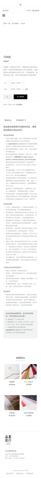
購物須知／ (20, 473)
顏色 (5, 89)
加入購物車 (20, 97)
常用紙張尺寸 (21, 120)
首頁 (5, 23)
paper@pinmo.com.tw (16, 144)
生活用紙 (15, 23)
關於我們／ (10, 473)
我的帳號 (35, 10)
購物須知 (8, 120)
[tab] (8, 120)
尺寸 (5, 83)
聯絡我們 (29, 473)
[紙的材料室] (20, 4)
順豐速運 (18, 157)
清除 (26, 89)
